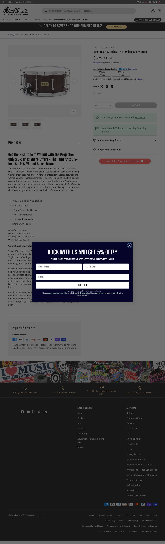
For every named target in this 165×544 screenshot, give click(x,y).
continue (82, 285)
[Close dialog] (129, 245)
